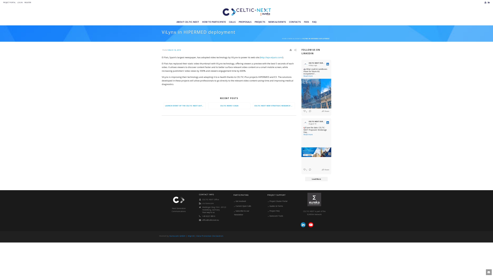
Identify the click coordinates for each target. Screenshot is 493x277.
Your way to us (208, 212)
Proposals (245, 21)
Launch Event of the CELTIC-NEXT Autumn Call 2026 (185, 106)
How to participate (214, 21)
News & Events (277, 21)
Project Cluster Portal (278, 201)
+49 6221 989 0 (208, 216)
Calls (232, 21)
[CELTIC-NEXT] (246, 11)
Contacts (295, 21)
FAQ (314, 21)
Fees (306, 21)
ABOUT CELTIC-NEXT (188, 21)
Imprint (191, 236)
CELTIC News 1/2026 (229, 106)
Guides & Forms (276, 206)
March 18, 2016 (174, 50)
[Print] (291, 50)
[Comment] (309, 112)
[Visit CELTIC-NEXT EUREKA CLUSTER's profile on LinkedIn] (306, 64)
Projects (260, 21)
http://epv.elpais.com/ (271, 57)
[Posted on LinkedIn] (327, 64)
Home (284, 38)
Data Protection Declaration (209, 236)
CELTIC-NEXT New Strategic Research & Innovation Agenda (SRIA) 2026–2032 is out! (274, 106)
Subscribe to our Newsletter (241, 213)
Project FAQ (274, 211)
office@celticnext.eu (210, 220)
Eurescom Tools (276, 216)
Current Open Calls (243, 206)
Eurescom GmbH (177, 236)
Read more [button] (308, 76)
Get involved (241, 201)
